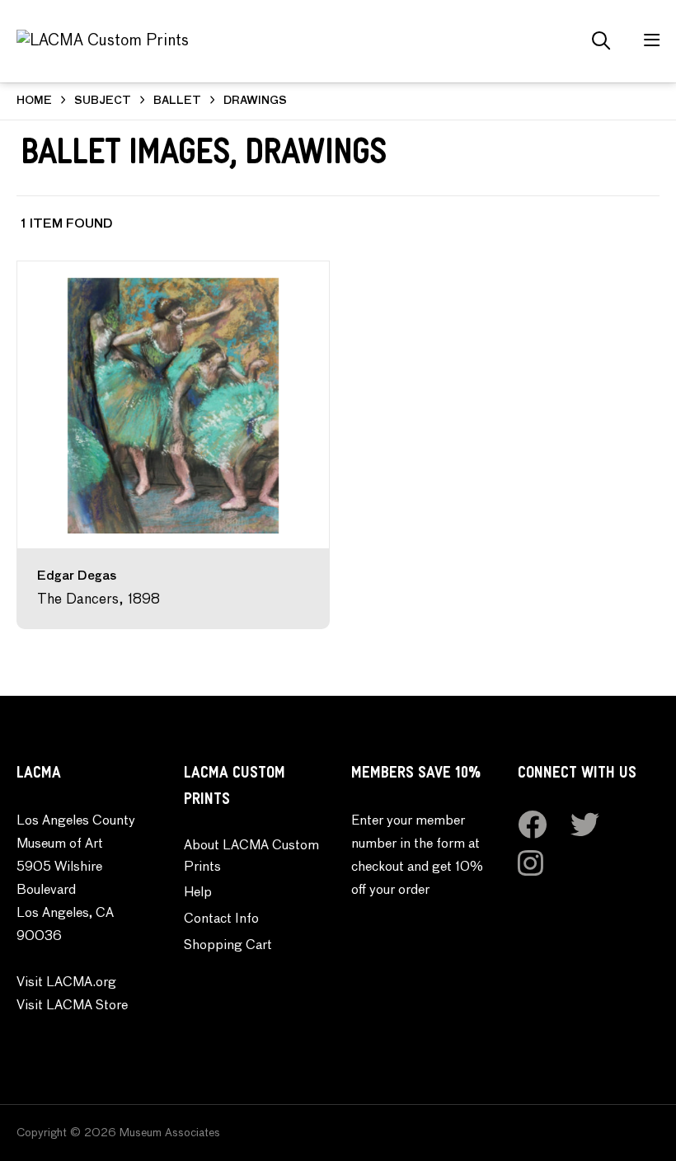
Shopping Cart (228, 945)
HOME (34, 101)
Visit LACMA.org (66, 982)
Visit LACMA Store (72, 1006)
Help (198, 893)
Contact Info (221, 919)
